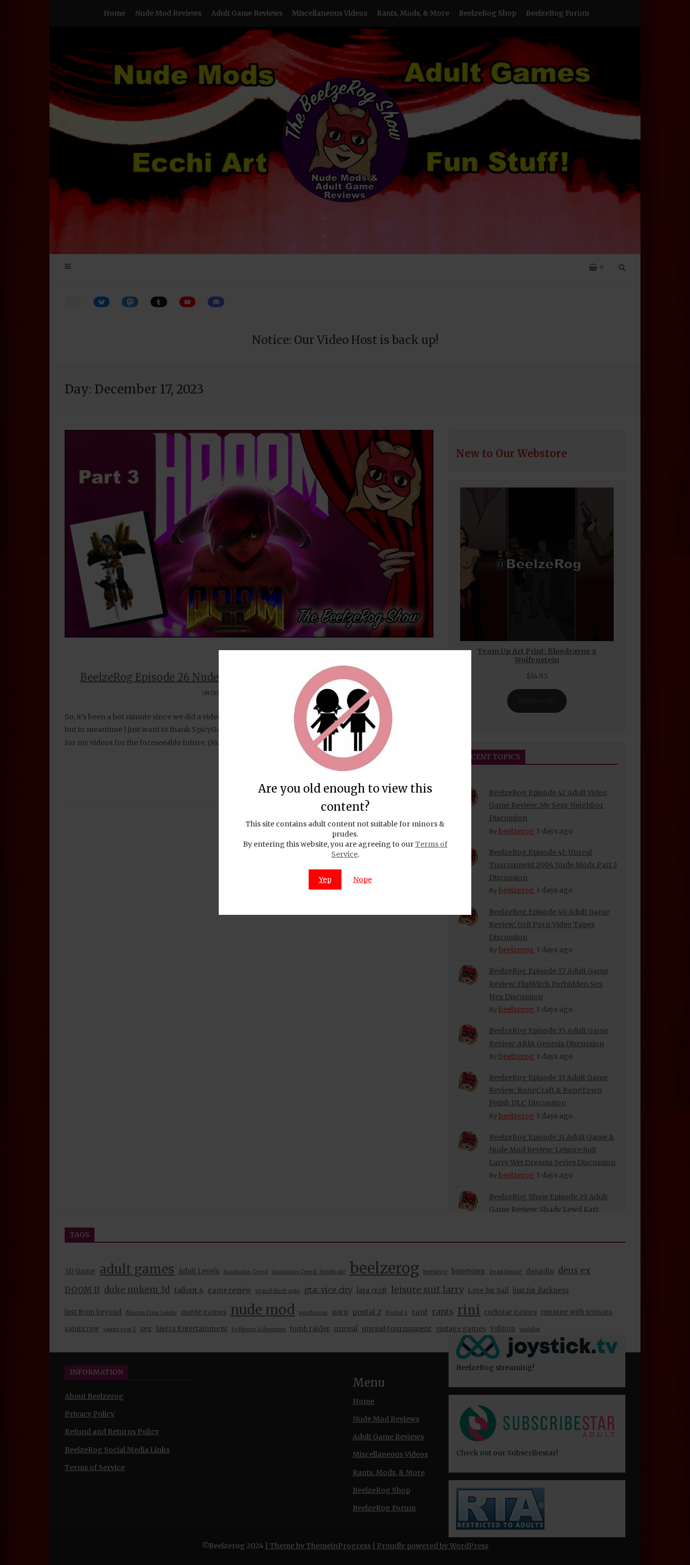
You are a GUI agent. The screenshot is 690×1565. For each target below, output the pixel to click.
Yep (325, 879)
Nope (362, 879)
